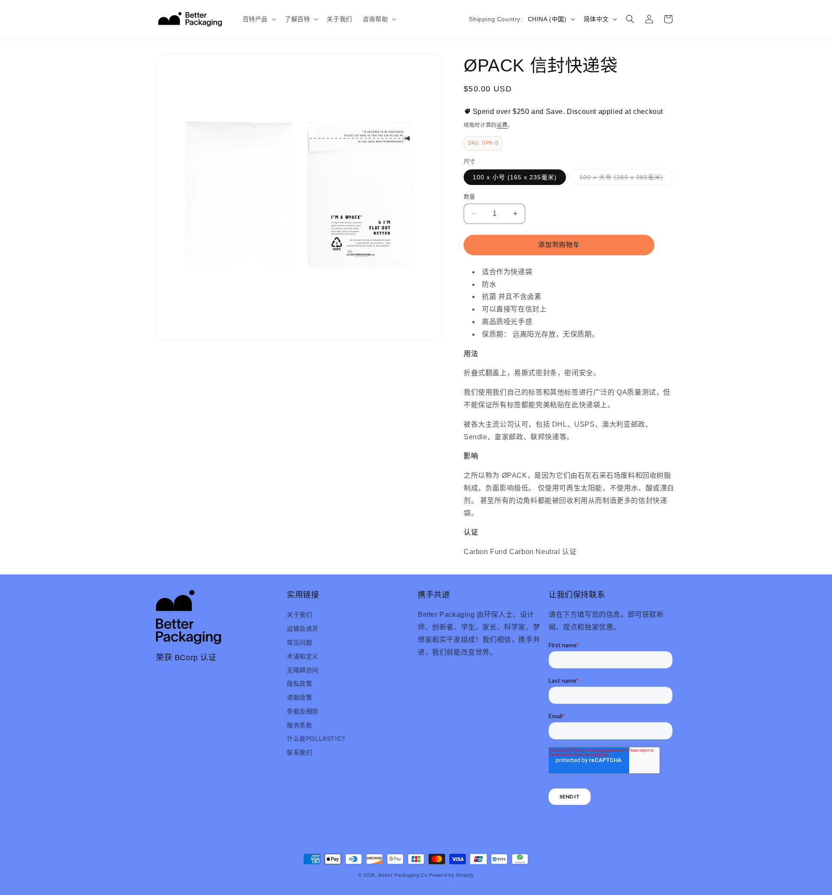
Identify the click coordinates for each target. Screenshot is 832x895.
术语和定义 (302, 656)
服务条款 (299, 725)
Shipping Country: (495, 19)
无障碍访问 (302, 670)
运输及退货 (302, 628)
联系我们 (299, 752)
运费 (502, 125)
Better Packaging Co (402, 875)
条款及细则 (302, 711)
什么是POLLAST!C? (316, 738)
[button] (258, 19)
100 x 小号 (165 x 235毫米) (515, 177)
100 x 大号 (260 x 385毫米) (624, 179)
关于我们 (299, 614)
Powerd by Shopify (451, 875)
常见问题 (299, 642)
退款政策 (299, 697)
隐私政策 (299, 683)
